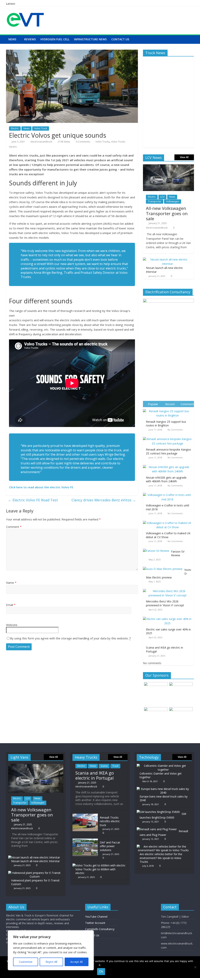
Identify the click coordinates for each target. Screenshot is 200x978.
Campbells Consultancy (99, 929)
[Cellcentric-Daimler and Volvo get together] (163, 766)
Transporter (154, 201)
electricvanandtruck (41, 141)
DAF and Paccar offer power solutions (110, 846)
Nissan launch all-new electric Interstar (35, 861)
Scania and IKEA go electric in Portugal (94, 775)
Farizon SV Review (177, 553)
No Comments (175, 429)
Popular (153, 404)
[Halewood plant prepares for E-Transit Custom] (34, 873)
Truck (115, 766)
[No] (195, 967)
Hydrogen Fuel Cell (54, 39)
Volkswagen (172, 201)
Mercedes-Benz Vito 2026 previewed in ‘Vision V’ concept (165, 603)
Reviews (30, 39)
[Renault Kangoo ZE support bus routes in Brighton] (168, 409)
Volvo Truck (40, 128)
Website (11, 625)
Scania (104, 766)
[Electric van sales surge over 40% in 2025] (168, 617)
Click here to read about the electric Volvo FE (41, 487)
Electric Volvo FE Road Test (33, 500)
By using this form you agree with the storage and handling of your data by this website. (70, 638)
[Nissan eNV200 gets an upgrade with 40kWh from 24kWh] (168, 465)
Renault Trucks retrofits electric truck (110, 821)
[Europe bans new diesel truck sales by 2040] (163, 789)
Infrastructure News (90, 39)
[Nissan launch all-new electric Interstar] (167, 259)
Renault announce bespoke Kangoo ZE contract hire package (168, 451)
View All (184, 157)
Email (10, 605)
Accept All (76, 962)
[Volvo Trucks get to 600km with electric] (98, 865)
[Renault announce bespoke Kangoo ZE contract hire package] (168, 437)
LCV (162, 196)
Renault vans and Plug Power (164, 833)
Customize (25, 962)
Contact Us (120, 39)
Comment (13, 527)
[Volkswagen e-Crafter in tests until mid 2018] (168, 493)
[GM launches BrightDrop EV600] (158, 812)
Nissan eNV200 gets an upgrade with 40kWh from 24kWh (166, 479)
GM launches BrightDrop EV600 (163, 816)
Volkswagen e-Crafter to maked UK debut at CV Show (168, 535)
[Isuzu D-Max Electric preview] (163, 567)
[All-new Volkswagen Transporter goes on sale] (168, 166)
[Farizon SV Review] (157, 549)
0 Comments (82, 141)
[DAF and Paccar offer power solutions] (85, 840)
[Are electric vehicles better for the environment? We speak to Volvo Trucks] (163, 846)
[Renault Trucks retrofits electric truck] (85, 815)
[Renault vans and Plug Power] (157, 829)
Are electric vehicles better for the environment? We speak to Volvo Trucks (161, 858)
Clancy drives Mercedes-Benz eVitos (103, 500)
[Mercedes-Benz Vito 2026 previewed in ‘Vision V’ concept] (168, 589)
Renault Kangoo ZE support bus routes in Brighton (166, 423)
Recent (170, 404)
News (12, 39)
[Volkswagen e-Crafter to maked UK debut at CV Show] (168, 521)
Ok (101, 971)
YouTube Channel (96, 916)
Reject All (51, 962)
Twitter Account (95, 923)
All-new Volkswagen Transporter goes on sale (167, 213)
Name (11, 583)
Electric (15, 128)
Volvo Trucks (103, 141)
